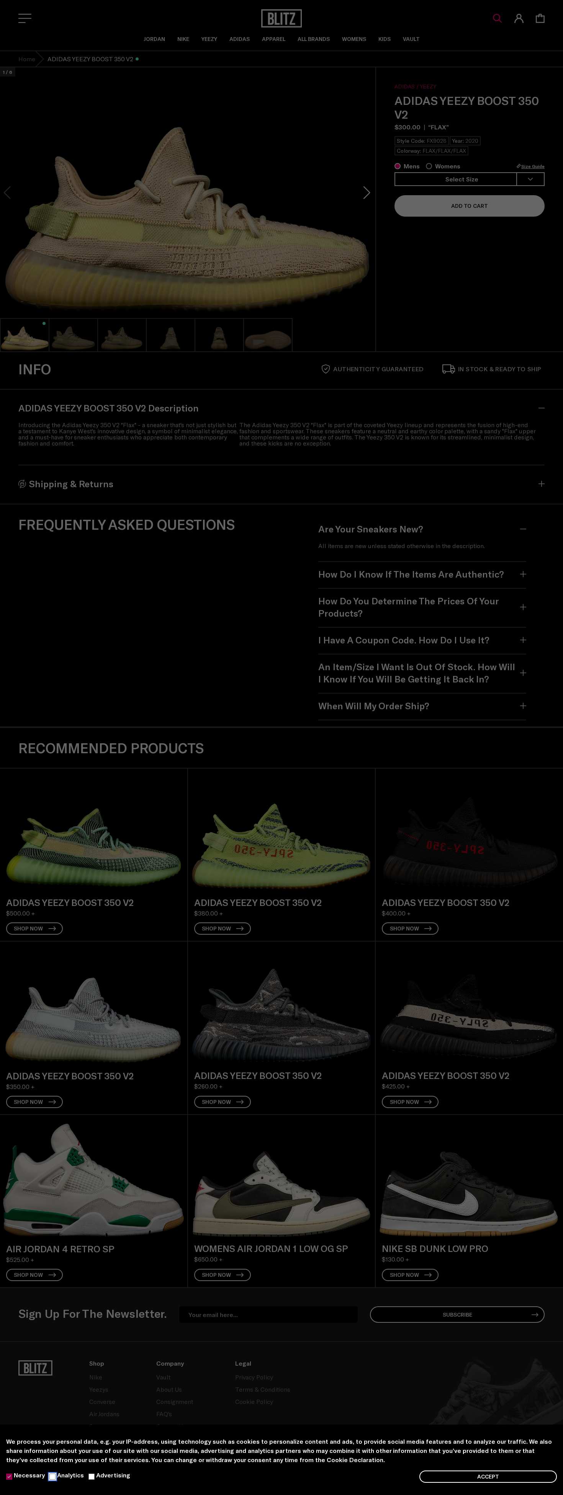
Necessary (29, 1475)
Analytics (70, 1475)
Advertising (113, 1475)
